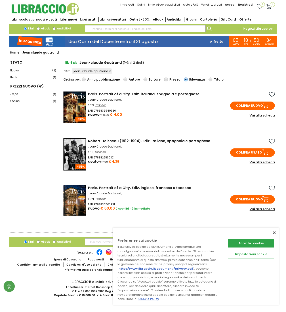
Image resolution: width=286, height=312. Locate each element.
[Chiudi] (274, 232)
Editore (155, 79)
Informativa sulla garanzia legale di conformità (98, 270)
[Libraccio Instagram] (108, 254)
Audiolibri (175, 19)
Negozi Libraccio (257, 28)
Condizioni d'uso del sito (83, 264)
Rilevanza (197, 79)
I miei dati (127, 4)
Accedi (230, 4)
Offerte (245, 19)
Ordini (141, 4)
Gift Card (228, 19)
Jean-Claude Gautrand (104, 100)
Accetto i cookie (251, 243)
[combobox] (145, 28)
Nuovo (33, 70)
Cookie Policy (148, 299)
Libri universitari (113, 19)
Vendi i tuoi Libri (211, 4)
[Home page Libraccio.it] (45, 14)
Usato (33, 77)
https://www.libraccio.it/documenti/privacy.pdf (156, 268)
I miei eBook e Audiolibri (164, 4)
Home (14, 52)
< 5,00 (33, 94)
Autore (134, 79)
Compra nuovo (249, 105)
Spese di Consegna (67, 259)
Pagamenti (96, 259)
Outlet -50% (139, 19)
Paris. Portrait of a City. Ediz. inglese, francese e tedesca (139, 187)
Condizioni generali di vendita (38, 264)
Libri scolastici (34, 19)
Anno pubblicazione (103, 79)
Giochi (191, 19)
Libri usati (88, 19)
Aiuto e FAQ (190, 4)
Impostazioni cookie (251, 254)
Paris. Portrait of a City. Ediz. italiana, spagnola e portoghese (144, 94)
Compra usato (249, 152)
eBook (158, 19)
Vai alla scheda (262, 115)
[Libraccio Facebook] (99, 254)
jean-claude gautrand (91, 71)
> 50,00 (33, 101)
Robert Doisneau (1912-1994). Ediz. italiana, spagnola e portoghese (149, 141)
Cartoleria (208, 19)
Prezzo (175, 79)
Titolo (219, 79)
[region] (196, 266)
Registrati (245, 4)
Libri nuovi (68, 19)
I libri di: (70, 62)
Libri (30, 28)
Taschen (100, 105)
